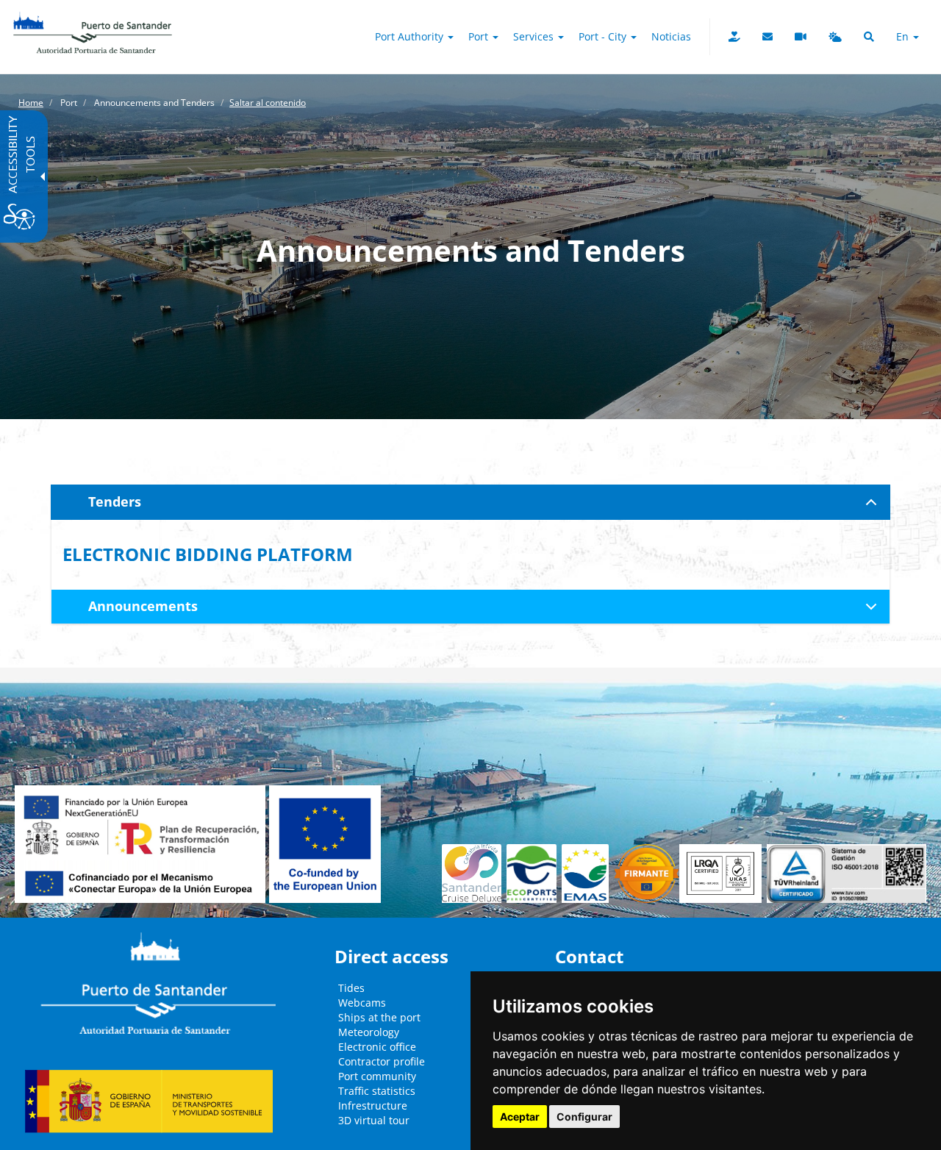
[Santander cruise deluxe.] (474, 873)
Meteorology (368, 1032)
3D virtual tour (373, 1120)
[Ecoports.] (534, 873)
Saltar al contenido (267, 102)
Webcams (362, 1003)
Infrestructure (372, 1105)
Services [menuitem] (535, 36)
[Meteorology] (835, 36)
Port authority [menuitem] (410, 36)
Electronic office (377, 1047)
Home (30, 102)
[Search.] (869, 36)
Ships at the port (379, 1017)
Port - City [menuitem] (604, 36)
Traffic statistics (376, 1091)
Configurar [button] (584, 1116)
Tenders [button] (114, 501)
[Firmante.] (588, 873)
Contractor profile (381, 1061)
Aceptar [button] (520, 1116)
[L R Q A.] (646, 873)
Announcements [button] (143, 606)
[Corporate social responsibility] (734, 36)
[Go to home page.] (92, 18)
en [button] (904, 36)
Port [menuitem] (479, 36)
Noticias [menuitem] (671, 36)
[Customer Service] (767, 36)
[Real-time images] (800, 36)
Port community (377, 1076)
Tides (351, 988)
